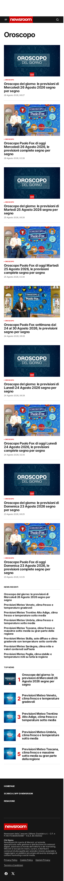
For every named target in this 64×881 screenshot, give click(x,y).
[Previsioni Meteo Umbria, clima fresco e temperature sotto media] (10, 735)
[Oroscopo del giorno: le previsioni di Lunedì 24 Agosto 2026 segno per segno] (32, 361)
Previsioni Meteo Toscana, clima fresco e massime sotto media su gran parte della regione (29, 631)
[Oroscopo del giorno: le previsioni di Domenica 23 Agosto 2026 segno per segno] (32, 479)
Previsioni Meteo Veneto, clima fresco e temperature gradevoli (28, 606)
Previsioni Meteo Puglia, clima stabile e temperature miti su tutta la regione (28, 655)
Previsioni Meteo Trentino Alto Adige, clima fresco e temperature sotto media (30, 614)
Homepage (9, 786)
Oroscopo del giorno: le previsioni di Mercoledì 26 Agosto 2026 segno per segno (27, 597)
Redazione (9, 801)
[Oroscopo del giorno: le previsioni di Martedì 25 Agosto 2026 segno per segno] (32, 183)
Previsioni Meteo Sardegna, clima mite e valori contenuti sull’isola (29, 648)
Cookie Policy (26, 860)
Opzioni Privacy (42, 860)
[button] (6, 20)
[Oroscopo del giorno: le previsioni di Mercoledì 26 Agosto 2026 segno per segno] (32, 60)
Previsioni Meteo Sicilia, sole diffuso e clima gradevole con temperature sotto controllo (30, 640)
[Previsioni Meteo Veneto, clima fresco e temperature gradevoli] (10, 698)
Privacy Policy (10, 860)
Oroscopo (9, 80)
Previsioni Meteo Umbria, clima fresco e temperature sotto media (28, 622)
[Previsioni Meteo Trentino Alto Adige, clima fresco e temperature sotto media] (10, 717)
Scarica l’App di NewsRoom (18, 793)
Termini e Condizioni (13, 865)
